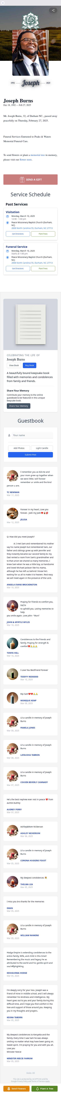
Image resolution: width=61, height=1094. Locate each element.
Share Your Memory (18, 406)
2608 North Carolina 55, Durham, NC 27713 (32, 228)
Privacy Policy (22, 1081)
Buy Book (29, 365)
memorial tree (37, 155)
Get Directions (18, 234)
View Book (14, 365)
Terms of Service (38, 1081)
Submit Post (30, 454)
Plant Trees (43, 234)
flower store (26, 159)
